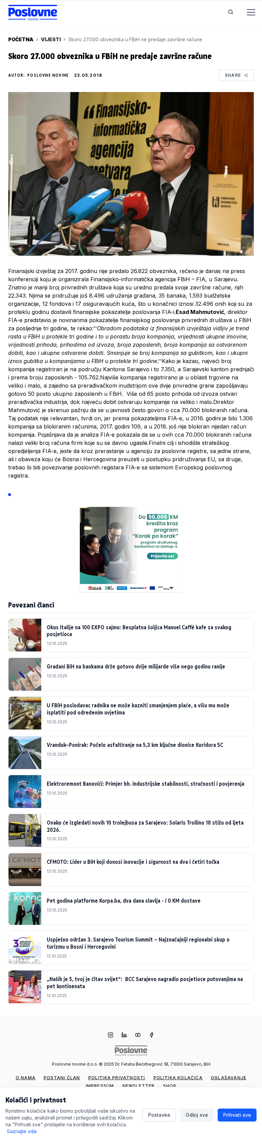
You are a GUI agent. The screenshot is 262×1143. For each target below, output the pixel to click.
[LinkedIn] (124, 1036)
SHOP (170, 1085)
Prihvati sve (237, 1115)
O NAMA (25, 1077)
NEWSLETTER (138, 1085)
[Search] (230, 12)
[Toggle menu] (247, 12)
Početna (20, 39)
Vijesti (51, 39)
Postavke (159, 1115)
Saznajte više (22, 1131)
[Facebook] (151, 1036)
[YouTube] (138, 1036)
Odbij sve (197, 1115)
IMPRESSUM (100, 1085)
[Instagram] (110, 1036)
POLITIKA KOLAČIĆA (178, 1077)
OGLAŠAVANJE (228, 1077)
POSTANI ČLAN (62, 1077)
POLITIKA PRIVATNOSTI (116, 1077)
